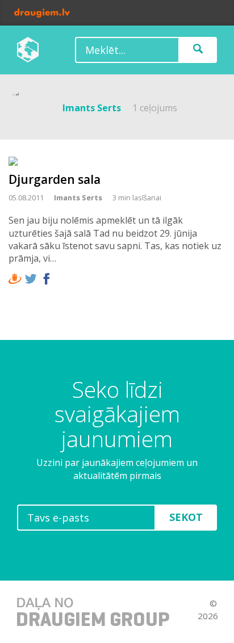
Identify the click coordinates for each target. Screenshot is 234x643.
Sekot (186, 517)
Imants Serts (78, 197)
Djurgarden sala (55, 179)
